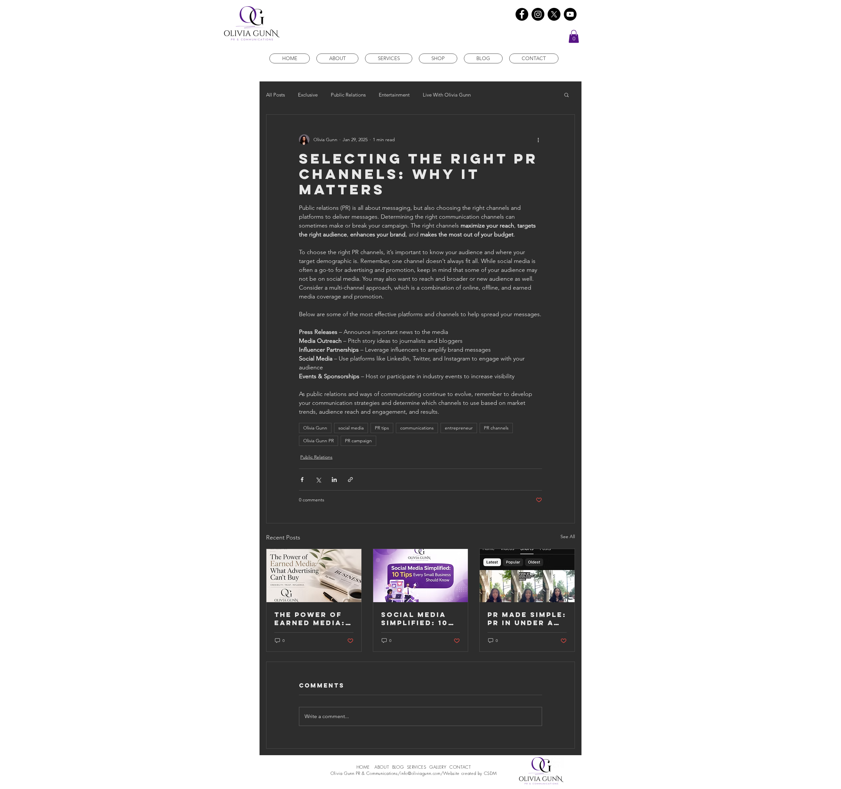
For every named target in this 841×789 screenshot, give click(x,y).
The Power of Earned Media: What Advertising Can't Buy (309, 618)
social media (351, 428)
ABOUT (383, 767)
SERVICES (416, 767)
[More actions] (538, 139)
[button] (573, 36)
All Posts (275, 95)
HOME (364, 767)
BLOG (398, 767)
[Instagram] (538, 14)
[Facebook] (521, 14)
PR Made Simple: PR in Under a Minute (527, 618)
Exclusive (308, 95)
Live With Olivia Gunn (447, 95)
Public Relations (348, 95)
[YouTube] (570, 14)
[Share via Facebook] (302, 479)
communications (417, 428)
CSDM (490, 773)
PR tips (382, 428)
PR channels (496, 428)
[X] (554, 14)
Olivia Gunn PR (318, 441)
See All (567, 536)
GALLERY (437, 767)
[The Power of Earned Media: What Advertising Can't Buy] (313, 575)
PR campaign (358, 441)
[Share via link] (350, 479)
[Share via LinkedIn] (334, 479)
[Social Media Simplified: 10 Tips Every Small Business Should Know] (420, 575)
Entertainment (394, 95)
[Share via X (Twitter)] (318, 479)
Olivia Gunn (315, 428)
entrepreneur (459, 428)
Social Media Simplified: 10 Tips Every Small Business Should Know (419, 618)
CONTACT (460, 767)
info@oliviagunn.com (420, 773)
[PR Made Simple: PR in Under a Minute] (527, 575)
